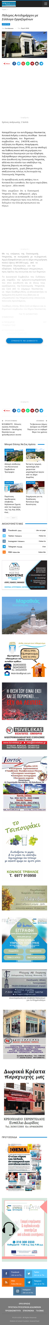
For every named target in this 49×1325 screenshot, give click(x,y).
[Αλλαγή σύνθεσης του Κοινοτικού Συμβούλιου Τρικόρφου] (14, 455)
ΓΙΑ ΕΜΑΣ (40, 1311)
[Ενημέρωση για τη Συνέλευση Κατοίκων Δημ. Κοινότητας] (35, 487)
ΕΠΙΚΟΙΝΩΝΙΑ (28, 1311)
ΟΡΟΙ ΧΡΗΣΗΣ (24, 1304)
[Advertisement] (24, 91)
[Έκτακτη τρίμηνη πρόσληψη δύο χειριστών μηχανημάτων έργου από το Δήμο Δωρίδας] (35, 455)
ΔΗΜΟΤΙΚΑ (6, 24)
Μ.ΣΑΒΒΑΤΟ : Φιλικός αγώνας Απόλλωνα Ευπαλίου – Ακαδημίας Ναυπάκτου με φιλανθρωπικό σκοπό (12, 429)
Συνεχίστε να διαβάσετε (24, 340)
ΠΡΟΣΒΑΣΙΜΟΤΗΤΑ (13, 1311)
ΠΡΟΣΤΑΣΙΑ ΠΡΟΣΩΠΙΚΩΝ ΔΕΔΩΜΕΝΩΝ (24, 1307)
